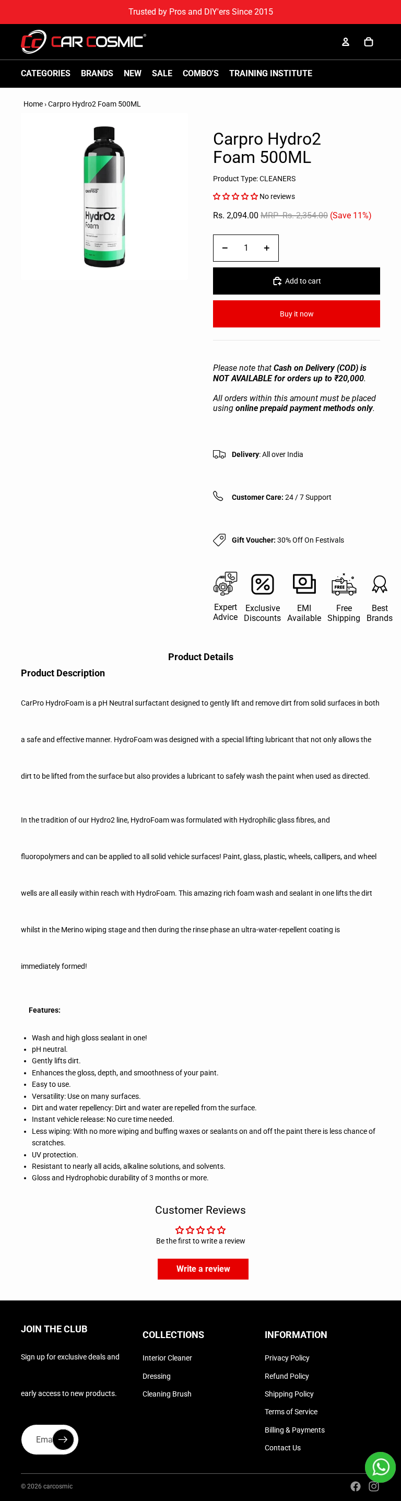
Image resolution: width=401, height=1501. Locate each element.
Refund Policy (287, 1376)
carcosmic (58, 1486)
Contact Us (283, 1448)
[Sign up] (63, 1440)
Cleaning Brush (167, 1394)
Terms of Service (291, 1412)
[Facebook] (355, 1486)
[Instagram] (374, 1486)
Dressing (157, 1376)
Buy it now (297, 314)
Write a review (203, 1269)
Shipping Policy (289, 1394)
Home (33, 104)
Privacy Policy (287, 1358)
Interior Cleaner (167, 1358)
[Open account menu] (345, 41)
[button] (235, 196)
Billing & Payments (295, 1430)
